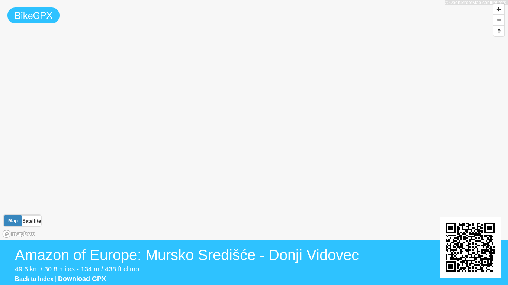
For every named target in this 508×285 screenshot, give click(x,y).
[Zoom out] (498, 19)
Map (13, 220)
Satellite (31, 221)
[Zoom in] (498, 9)
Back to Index (34, 279)
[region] (254, 120)
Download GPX (82, 278)
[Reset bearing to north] (498, 30)
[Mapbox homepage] (18, 234)
